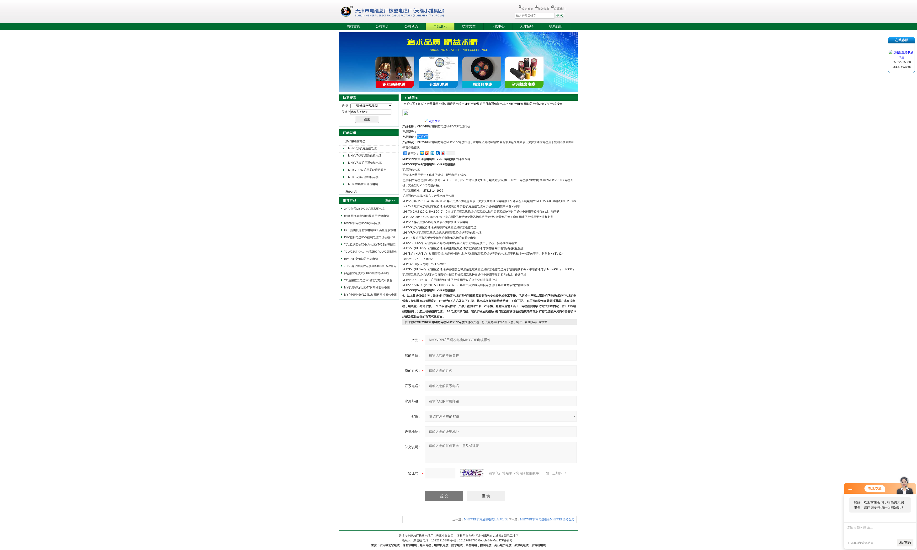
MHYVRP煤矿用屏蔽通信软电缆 (367, 170)
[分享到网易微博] (442, 153)
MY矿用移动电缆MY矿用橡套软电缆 (367, 287)
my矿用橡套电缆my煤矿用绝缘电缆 (366, 216)
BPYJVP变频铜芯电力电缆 (361, 259)
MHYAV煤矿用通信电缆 (363, 184)
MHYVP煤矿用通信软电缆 (364, 155)
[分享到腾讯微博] (432, 153)
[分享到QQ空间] (421, 153)
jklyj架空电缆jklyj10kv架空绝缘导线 (366, 273)
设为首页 (527, 8)
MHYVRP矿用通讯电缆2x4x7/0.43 (485, 519)
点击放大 (434, 121)
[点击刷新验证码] (472, 473)
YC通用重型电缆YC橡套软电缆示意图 (368, 280)
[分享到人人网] (437, 153)
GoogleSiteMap (488, 540)
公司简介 (382, 26)
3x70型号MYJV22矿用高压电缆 (364, 208)
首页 (421, 103)
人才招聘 (526, 26)
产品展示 (440, 26)
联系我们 (559, 8)
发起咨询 (905, 542)
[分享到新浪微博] (427, 153)
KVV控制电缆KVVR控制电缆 (362, 223)
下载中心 (498, 26)
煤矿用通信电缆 (355, 141)
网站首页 (353, 26)
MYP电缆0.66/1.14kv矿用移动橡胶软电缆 (370, 294)
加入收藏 (543, 8)
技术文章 (469, 26)
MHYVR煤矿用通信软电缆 (365, 162)
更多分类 (351, 191)
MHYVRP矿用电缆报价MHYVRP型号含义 (547, 519)
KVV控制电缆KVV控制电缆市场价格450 (369, 237)
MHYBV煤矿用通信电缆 (363, 177)
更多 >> (390, 200)
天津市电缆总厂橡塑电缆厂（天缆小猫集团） (399, 12)
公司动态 (411, 26)
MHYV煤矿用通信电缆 (362, 148)
